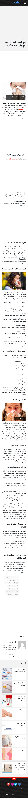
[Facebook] (19, 784)
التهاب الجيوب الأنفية (13, 159)
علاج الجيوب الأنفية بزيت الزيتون (12, 591)
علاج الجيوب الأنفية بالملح (13, 588)
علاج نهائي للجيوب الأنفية (13, 594)
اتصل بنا (17, 789)
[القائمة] (25, 3)
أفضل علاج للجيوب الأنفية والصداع (11, 577)
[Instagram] (12, 784)
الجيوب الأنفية (22, 109)
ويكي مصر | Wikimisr (9, 789)
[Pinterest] (8, 784)
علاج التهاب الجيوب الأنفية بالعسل (11, 583)
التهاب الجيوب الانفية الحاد (13, 580)
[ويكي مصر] (18, 3)
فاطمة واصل (21, 48)
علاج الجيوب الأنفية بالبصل (13, 586)
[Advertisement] (14, 23)
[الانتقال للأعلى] (14, 778)
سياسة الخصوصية (14, 791)
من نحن (21, 789)
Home (24, 40)
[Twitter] (15, 784)
